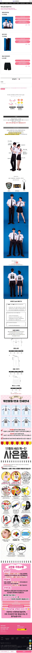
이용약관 (2, 637)
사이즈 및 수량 (22, 16)
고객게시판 (12, 637)
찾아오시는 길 (7, 639)
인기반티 (10, 3)
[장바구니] (31, 1)
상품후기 (12, 651)
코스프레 (14, 3)
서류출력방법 (22, 637)
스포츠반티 (6, 3)
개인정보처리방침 (7, 638)
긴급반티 (27, 3)
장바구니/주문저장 (4, 651)
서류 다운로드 (27, 637)
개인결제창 (17, 637)
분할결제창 (12, 638)
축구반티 (2, 3)
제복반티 (18, 3)
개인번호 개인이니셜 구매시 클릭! (23, 19)
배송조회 (17, 638)
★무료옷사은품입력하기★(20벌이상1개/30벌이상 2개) (22, 22)
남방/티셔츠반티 (23, 3)
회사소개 (2, 639)
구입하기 (24, 651)
